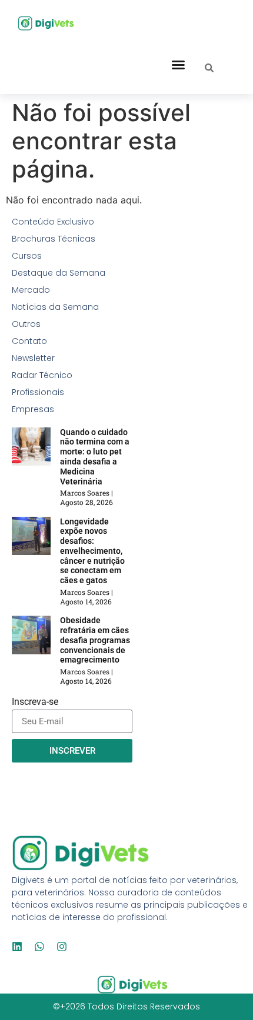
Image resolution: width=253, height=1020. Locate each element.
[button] (178, 64)
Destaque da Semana (58, 273)
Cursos (27, 256)
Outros (26, 324)
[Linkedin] (17, 946)
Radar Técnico (42, 375)
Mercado (31, 290)
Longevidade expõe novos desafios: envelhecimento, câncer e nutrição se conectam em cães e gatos (92, 551)
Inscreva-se (35, 702)
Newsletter (33, 358)
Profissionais (38, 392)
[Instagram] (61, 946)
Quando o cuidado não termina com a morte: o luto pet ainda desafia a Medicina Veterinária (94, 456)
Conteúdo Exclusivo (53, 222)
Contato (29, 341)
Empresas (33, 409)
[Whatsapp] (39, 946)
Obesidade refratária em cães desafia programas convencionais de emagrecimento (95, 640)
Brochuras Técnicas (53, 239)
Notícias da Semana (55, 307)
